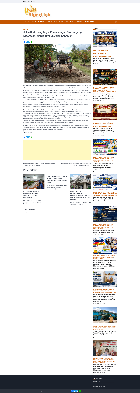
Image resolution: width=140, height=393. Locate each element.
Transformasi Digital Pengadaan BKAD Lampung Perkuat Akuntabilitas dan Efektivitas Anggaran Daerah (103, 166)
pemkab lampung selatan (99, 91)
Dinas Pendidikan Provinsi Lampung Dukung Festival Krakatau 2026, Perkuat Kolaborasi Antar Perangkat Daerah (104, 61)
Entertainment (52, 21)
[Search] (116, 22)
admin (25, 39)
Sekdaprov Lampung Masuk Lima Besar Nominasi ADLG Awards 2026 (104, 231)
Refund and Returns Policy (99, 386)
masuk (31, 212)
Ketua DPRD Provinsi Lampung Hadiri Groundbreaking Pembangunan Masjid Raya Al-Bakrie (57, 180)
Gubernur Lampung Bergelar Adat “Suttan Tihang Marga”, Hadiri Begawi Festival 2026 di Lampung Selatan (104, 96)
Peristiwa (103, 361)
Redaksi (95, 384)
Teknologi (96, 161)
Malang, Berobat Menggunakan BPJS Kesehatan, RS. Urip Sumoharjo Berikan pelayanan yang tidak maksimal (80, 195)
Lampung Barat (97, 123)
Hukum (61, 21)
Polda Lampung (111, 361)
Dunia (34, 21)
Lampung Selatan (102, 88)
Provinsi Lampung (98, 56)
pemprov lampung (98, 55)
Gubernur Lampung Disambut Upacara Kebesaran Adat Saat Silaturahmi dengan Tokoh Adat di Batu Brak (103, 130)
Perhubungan (96, 93)
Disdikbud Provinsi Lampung (100, 50)
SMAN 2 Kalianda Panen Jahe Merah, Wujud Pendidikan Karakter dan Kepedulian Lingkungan (104, 333)
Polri (71, 21)
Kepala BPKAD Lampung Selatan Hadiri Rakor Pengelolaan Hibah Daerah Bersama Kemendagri (103, 199)
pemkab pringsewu (106, 290)
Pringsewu (96, 292)
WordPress (99, 391)
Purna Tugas (112, 292)
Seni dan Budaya (107, 56)
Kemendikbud (107, 52)
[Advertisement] (57, 150)
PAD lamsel (96, 257)
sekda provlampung (98, 228)
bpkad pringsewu (97, 289)
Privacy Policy (96, 381)
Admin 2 (96, 66)
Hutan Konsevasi (108, 358)
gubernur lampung (98, 52)
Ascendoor (87, 391)
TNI (67, 21)
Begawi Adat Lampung (99, 87)
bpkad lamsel (106, 192)
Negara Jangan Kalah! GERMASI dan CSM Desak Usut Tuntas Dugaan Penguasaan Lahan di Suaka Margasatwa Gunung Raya (104, 367)
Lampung (113, 52)
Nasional (27, 21)
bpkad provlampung (108, 157)
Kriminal (95, 359)
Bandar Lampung (97, 49)
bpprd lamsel (96, 255)
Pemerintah (41, 21)
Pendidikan (78, 21)
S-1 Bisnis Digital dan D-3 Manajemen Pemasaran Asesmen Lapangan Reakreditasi (31, 194)
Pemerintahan (103, 53)
